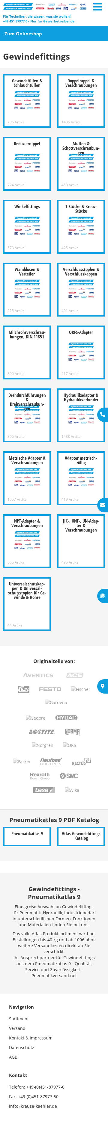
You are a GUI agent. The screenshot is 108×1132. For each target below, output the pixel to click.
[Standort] (102, 686)
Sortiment (19, 1018)
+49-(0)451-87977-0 (45, 1087)
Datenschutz (21, 1047)
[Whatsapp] (102, 596)
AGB (13, 1057)
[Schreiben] (102, 505)
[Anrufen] (102, 415)
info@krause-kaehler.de (33, 1106)
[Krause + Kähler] (45, 6)
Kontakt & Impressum (30, 1038)
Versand (17, 1028)
